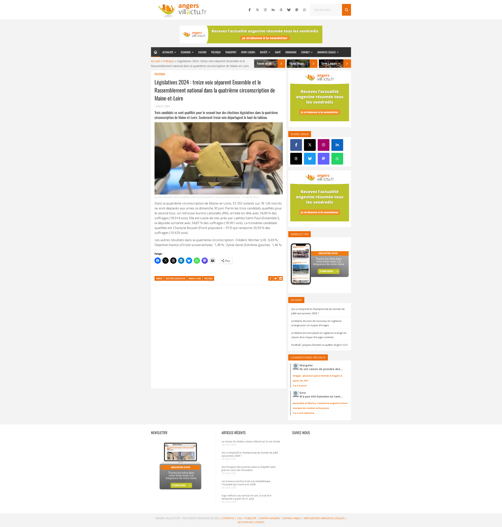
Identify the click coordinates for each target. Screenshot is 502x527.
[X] (257, 10)
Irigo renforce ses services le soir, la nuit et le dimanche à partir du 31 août (246, 497)
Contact (305, 52)
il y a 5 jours (300, 385)
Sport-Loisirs (248, 52)
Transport (230, 52)
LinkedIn (280, 278)
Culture (202, 52)
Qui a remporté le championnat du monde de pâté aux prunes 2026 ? (250, 454)
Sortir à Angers (269, 518)
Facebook (270, 278)
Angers (159, 278)
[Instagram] (265, 10)
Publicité (250, 518)
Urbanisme (290, 52)
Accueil (155, 61)
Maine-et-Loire (195, 278)
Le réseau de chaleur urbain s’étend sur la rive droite (251, 441)
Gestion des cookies (251, 522)
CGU (239, 518)
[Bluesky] (289, 10)
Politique (216, 52)
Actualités (167, 52)
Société (263, 52)
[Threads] (281, 10)
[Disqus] (219, 339)
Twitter (275, 278)
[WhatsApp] (304, 10)
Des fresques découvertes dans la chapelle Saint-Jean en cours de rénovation (249, 468)
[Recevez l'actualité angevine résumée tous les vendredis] (251, 34)
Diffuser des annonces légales (324, 518)
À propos (228, 518)
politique (208, 278)
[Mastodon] (297, 10)
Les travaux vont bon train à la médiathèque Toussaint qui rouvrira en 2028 (246, 483)
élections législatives (175, 278)
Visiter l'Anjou (292, 518)
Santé (278, 52)
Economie (186, 52)
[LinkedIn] (273, 10)
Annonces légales (326, 52)
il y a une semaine (303, 412)
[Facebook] (250, 10)
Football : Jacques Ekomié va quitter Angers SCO (319, 345)
